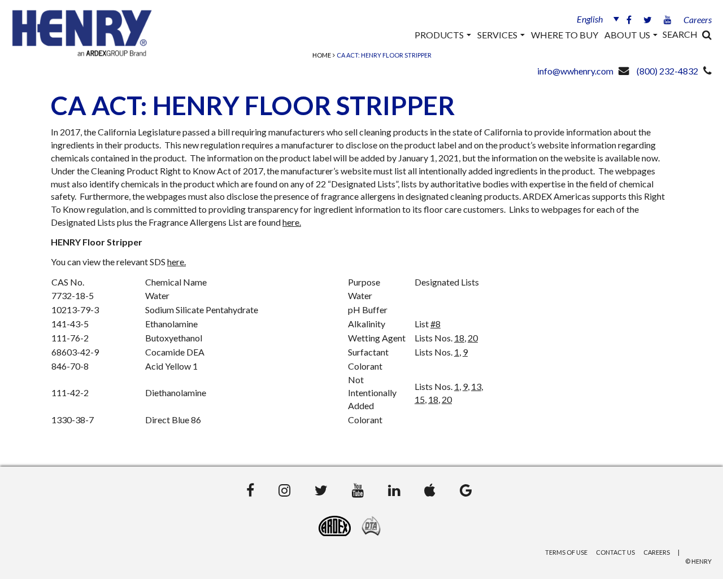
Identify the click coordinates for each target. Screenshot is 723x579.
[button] (593, 18)
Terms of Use (566, 552)
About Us (628, 34)
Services (498, 34)
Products (440, 34)
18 (459, 337)
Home (321, 55)
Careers (697, 19)
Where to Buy (564, 34)
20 (473, 337)
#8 (435, 323)
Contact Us (615, 552)
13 (476, 386)
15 (420, 399)
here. (291, 222)
